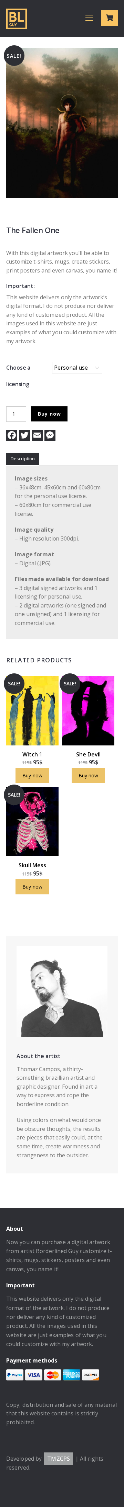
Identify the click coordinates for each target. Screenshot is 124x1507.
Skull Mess (32, 865)
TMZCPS (58, 1458)
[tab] (22, 459)
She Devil (88, 754)
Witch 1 (32, 754)
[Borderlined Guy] (16, 26)
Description (23, 458)
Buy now (49, 413)
